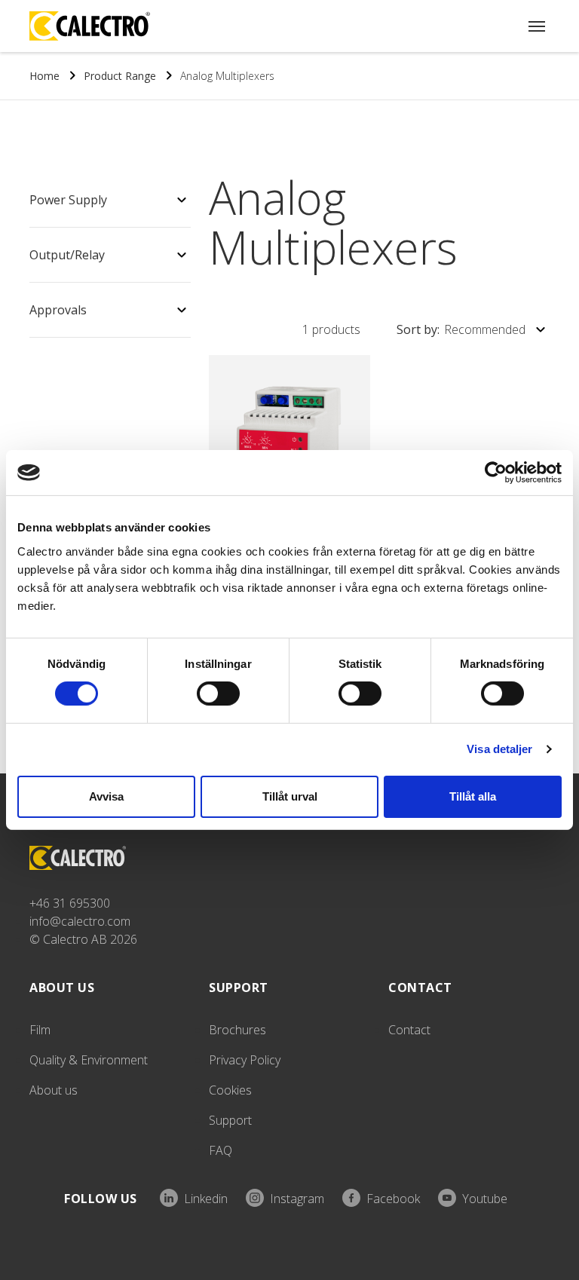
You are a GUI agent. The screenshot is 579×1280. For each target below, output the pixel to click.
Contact (409, 1029)
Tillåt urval (289, 796)
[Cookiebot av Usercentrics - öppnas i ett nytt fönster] (496, 472)
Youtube (484, 1198)
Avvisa (106, 796)
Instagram (297, 1198)
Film (40, 1029)
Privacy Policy (244, 1060)
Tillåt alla (472, 796)
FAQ (220, 1150)
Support (230, 1120)
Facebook (393, 1198)
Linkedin (206, 1198)
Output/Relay (67, 255)
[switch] (218, 693)
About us (53, 1090)
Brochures (237, 1029)
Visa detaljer (499, 749)
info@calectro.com (79, 921)
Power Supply (68, 199)
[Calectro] (89, 26)
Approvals (58, 310)
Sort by (461, 329)
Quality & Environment (88, 1060)
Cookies (230, 1090)
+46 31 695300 (69, 903)
